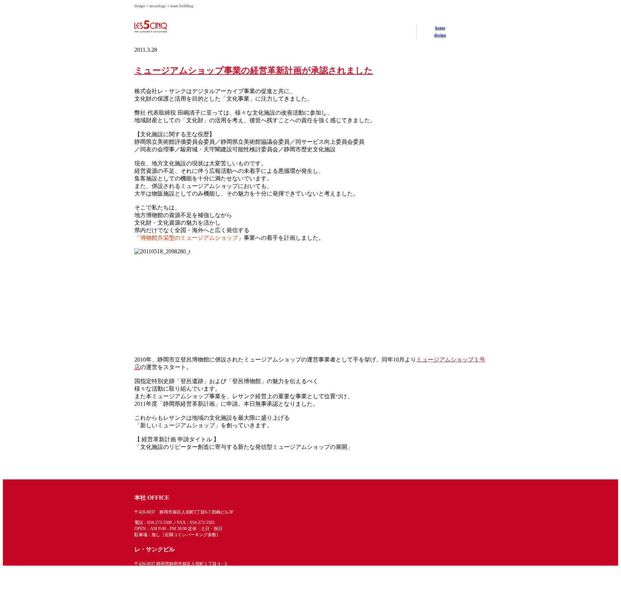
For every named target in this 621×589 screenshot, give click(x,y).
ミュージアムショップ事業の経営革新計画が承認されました (253, 70)
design (440, 35)
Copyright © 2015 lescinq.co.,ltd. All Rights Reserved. (441, 587)
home (440, 28)
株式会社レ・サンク (170, 26)
